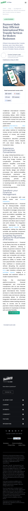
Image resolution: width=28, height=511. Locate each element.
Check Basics (14, 346)
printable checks (8, 272)
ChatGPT (9, 93)
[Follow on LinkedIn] (12, 431)
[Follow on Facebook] (18, 431)
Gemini (9, 100)
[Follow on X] (6, 431)
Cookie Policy (21, 445)
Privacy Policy (11, 445)
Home (4, 8)
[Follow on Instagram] (15, 431)
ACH (4, 270)
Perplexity (16, 97)
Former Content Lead (14, 54)
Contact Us (8, 392)
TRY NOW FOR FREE (14, 312)
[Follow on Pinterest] (22, 431)
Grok (8, 97)
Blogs (9, 8)
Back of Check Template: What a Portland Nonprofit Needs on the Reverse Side (13, 330)
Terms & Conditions (17, 443)
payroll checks (14, 227)
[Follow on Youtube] (9, 431)
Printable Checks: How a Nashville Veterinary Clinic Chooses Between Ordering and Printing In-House (13, 343)
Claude (17, 93)
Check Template (15, 333)
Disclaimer (6, 443)
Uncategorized (17, 8)
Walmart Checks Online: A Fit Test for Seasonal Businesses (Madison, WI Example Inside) (13, 356)
